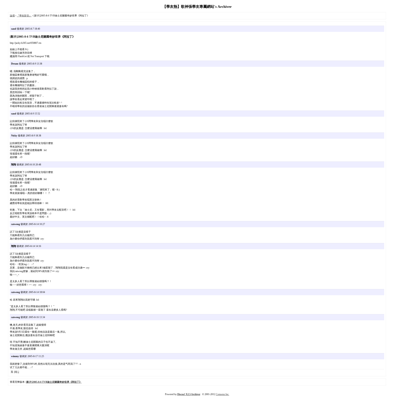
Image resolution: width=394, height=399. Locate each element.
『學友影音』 (24, 15)
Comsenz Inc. (222, 394)
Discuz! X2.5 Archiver (188, 394)
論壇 (12, 15)
